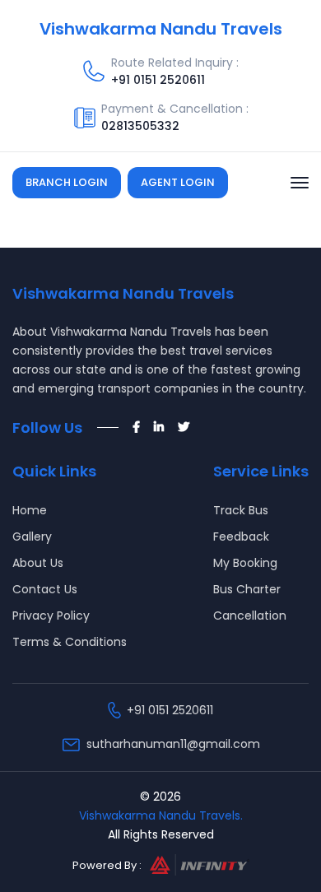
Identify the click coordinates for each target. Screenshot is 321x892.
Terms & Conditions (69, 642)
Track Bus (240, 510)
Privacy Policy (51, 615)
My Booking (245, 563)
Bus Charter (247, 589)
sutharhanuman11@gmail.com (173, 744)
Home (29, 510)
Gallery (32, 536)
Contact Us (44, 589)
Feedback (241, 536)
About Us (37, 563)
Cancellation (249, 615)
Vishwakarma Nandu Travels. (161, 815)
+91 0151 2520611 (158, 80)
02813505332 (140, 126)
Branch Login (67, 182)
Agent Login (178, 182)
